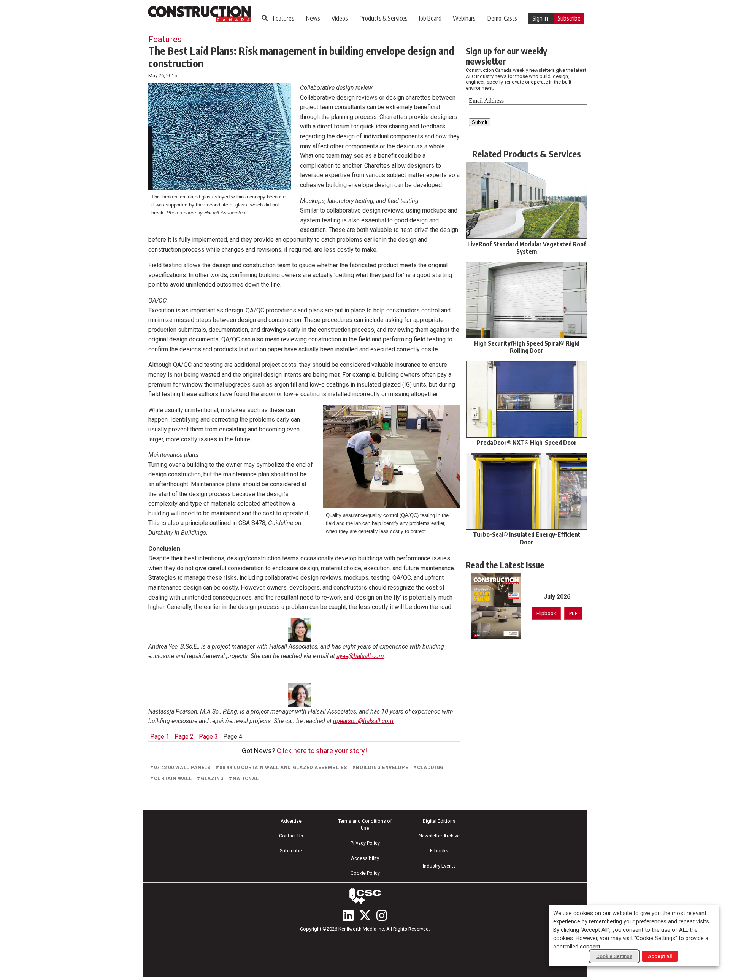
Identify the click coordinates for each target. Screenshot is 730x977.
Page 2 (184, 736)
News (313, 18)
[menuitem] (283, 18)
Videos (340, 18)
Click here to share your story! (322, 751)
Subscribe (569, 18)
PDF (573, 613)
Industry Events (439, 866)
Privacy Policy (365, 843)
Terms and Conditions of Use (365, 824)
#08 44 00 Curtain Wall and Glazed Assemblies (281, 767)
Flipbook (546, 613)
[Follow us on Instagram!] (381, 915)
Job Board (430, 18)
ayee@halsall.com (360, 656)
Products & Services (384, 18)
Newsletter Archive (439, 836)
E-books (439, 850)
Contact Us (291, 836)
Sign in (540, 18)
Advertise (291, 821)
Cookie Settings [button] (614, 956)
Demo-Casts (502, 18)
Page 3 (208, 736)
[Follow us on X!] (365, 915)
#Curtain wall (171, 778)
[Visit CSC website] (365, 896)
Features (283, 18)
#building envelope (380, 767)
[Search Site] (264, 18)
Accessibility (365, 858)
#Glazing (210, 778)
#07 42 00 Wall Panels (180, 767)
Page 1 (159, 736)
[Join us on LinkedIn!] (348, 915)
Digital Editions (439, 821)
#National (244, 778)
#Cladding (428, 767)
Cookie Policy (365, 873)
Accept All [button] (660, 956)
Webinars (464, 18)
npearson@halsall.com (363, 721)
